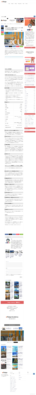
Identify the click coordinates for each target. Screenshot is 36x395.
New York (27, 123)
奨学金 (29, 123)
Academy (12, 3)
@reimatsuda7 (17, 48)
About (23, 3)
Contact (26, 3)
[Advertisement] (18, 10)
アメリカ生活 (30, 95)
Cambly (33, 115)
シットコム (12, 379)
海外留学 (6, 280)
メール (7, 271)
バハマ (26, 115)
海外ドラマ (30, 103)
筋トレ (26, 119)
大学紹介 (30, 100)
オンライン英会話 (30, 118)
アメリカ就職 (30, 93)
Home (9, 3)
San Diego (32, 119)
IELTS (30, 88)
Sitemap (16, 3)
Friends (26, 118)
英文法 (30, 108)
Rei (22, 30)
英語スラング (30, 110)
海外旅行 (30, 105)
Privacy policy (19, 3)
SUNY (29, 119)
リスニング (30, 98)
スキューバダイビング (13, 391)
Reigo (32, 123)
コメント (7, 261)
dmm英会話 (29, 115)
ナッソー (14, 383)
